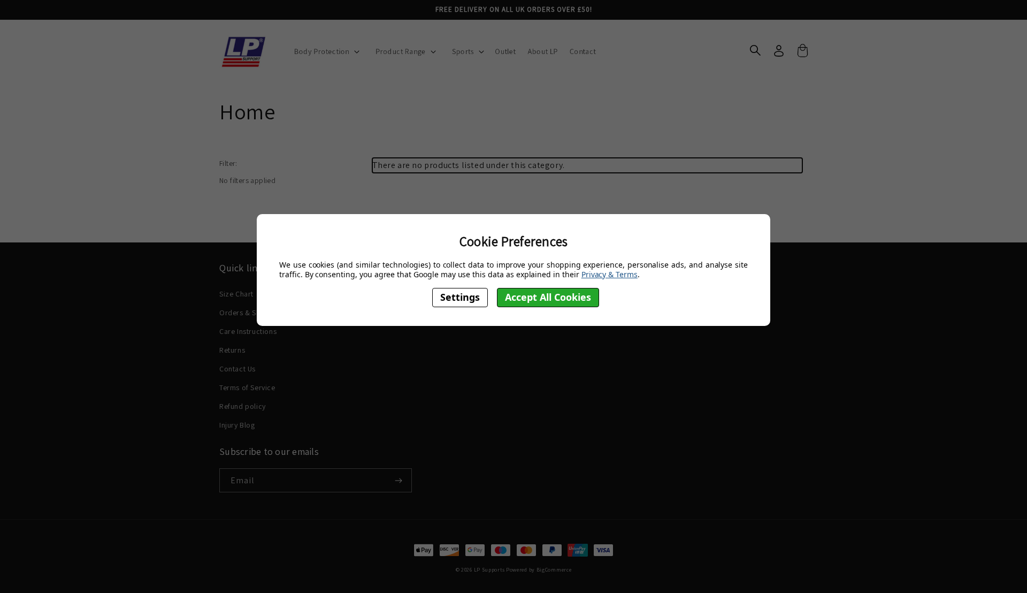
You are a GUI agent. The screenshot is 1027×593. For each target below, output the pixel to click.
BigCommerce (554, 569)
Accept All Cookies (548, 297)
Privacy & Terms (609, 274)
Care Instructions (248, 331)
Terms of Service (247, 387)
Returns (232, 350)
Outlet (505, 51)
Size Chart (236, 294)
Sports (463, 51)
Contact (583, 51)
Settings (460, 297)
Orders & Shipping (250, 312)
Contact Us (237, 369)
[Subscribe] (395, 480)
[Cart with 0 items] (802, 52)
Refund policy (242, 406)
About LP (542, 51)
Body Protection (321, 51)
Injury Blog (237, 425)
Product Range (400, 51)
